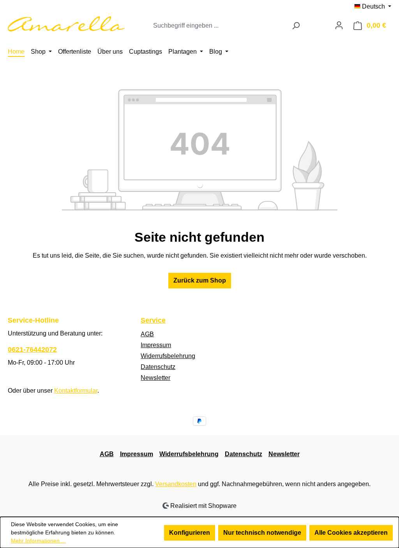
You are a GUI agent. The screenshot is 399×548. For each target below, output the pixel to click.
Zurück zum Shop (199, 280)
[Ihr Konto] (339, 25)
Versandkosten (175, 484)
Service (153, 320)
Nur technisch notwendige (262, 532)
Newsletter (155, 377)
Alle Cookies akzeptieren (351, 532)
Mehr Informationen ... (38, 540)
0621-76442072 (32, 349)
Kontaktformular (75, 390)
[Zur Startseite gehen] (66, 24)
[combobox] (218, 25)
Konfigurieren (189, 532)
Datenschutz (158, 367)
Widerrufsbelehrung (168, 356)
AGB (147, 334)
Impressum (156, 345)
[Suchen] (296, 25)
